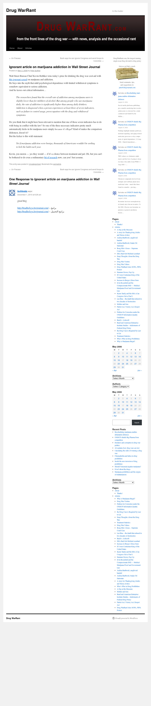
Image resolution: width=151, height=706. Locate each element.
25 (127, 363)
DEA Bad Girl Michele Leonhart (128, 253)
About (19, 48)
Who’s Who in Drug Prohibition (128, 338)
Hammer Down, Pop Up (125, 272)
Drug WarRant (21, 10)
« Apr (114, 370)
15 (115, 360)
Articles (28, 48)
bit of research (50, 157)
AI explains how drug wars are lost (127, 448)
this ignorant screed (18, 79)
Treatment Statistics (123, 336)
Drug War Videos (123, 264)
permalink (57, 164)
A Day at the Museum (124, 229)
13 (135, 356)
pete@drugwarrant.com (127, 87)
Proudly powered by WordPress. (126, 618)
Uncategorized (35, 164)
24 (123, 363)
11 (127, 356)
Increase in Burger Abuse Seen (128, 280)
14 (140, 356)
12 (131, 356)
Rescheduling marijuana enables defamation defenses (129, 96)
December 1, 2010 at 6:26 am (29, 194)
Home (11, 48)
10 (123, 356)
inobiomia (22, 191)
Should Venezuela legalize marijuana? (128, 466)
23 (119, 363)
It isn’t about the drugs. (123, 469)
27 (135, 363)
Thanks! (120, 224)
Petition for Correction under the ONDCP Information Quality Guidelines (128, 315)
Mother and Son (122, 304)
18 (127, 360)
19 (131, 360)
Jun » (139, 370)
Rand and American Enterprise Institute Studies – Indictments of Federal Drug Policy (128, 325)
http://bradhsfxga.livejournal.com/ (33, 207)
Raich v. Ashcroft (123, 320)
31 (123, 367)
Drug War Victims (123, 261)
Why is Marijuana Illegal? (126, 341)
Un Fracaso (15, 58)
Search (136, 422)
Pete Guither (35, 70)
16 (119, 360)
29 (115, 367)
